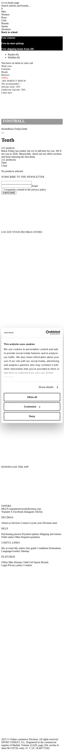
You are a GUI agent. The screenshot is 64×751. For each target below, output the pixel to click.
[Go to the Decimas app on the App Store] (32, 456)
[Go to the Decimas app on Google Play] (32, 438)
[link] (6, 92)
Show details (46, 387)
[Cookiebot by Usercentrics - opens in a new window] (46, 332)
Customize (30, 406)
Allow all (32, 397)
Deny (32, 416)
